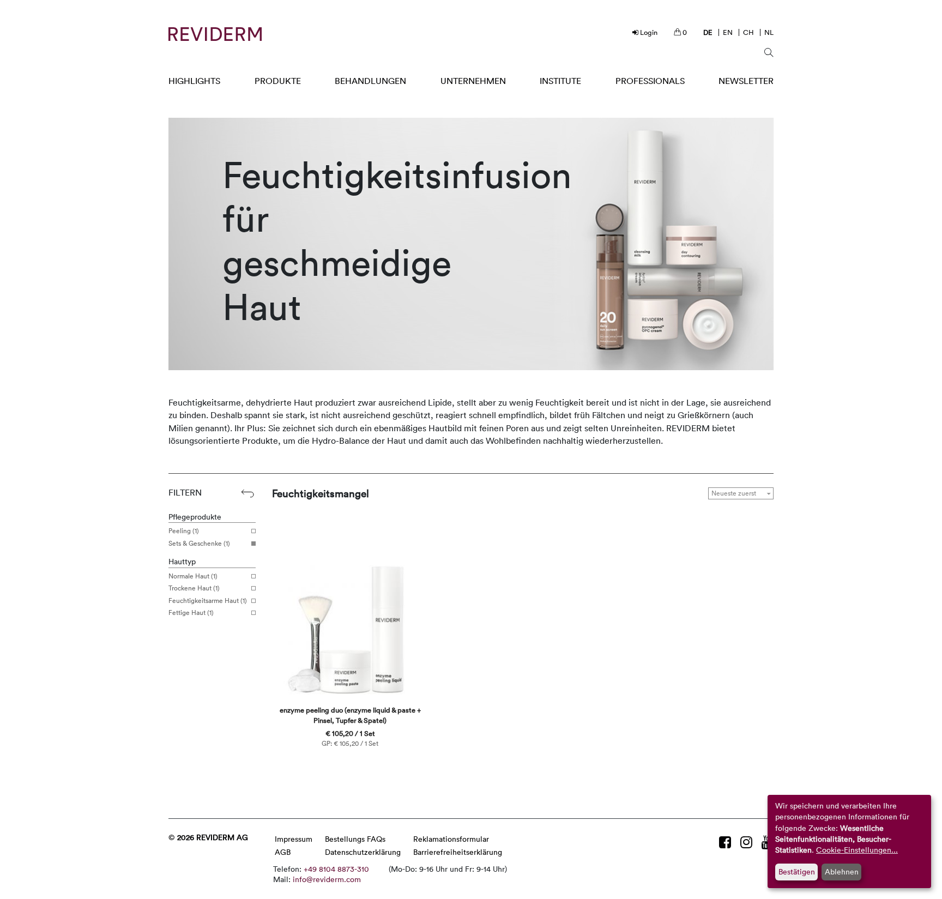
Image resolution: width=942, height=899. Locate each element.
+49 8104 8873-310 (336, 869)
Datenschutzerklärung (363, 852)
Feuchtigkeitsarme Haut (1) (207, 600)
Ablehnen (842, 871)
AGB (283, 852)
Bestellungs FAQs (355, 839)
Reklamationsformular (451, 839)
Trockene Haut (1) (194, 588)
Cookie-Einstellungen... (857, 849)
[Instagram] (748, 842)
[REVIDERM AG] (215, 34)
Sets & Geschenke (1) (199, 543)
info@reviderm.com (327, 879)
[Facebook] (727, 842)
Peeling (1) (183, 531)
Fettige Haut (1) (191, 612)
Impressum (293, 839)
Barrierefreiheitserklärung (457, 852)
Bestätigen (796, 871)
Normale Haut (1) (193, 576)
